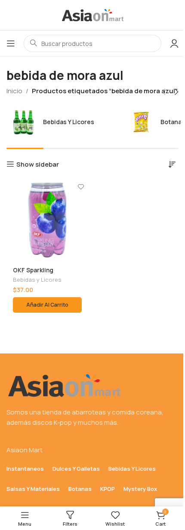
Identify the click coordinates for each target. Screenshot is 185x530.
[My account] (174, 43)
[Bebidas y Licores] (63, 122)
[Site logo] (92, 14)
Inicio (14, 90)
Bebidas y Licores (37, 279)
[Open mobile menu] (10, 43)
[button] (163, 91)
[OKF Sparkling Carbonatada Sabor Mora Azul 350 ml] (47, 220)
